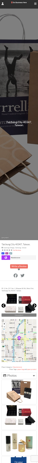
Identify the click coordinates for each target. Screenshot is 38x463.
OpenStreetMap (26, 361)
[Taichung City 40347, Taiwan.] (19, 338)
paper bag (20, 369)
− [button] (4, 327)
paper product (31, 369)
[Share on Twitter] (22, 275)
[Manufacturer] (6, 257)
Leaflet (13, 361)
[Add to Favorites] (19, 269)
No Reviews (17, 250)
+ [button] (4, 324)
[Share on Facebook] (16, 275)
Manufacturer (15, 257)
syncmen (5, 238)
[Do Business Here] (19, 3)
